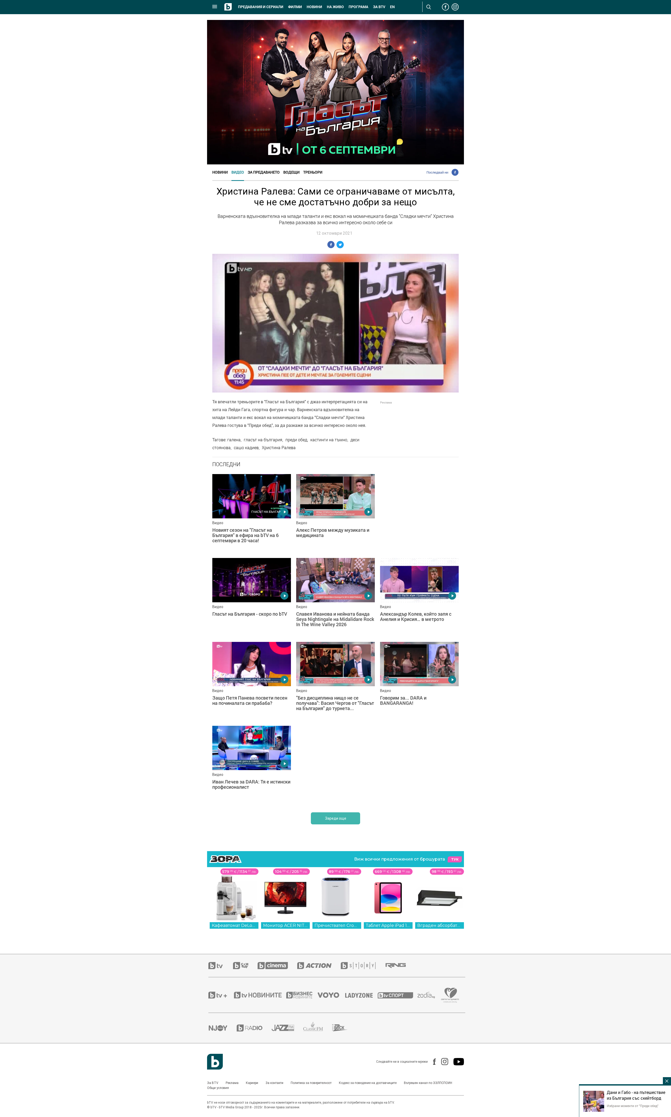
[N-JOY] (222, 1028)
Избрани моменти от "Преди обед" (632, 1106)
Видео (237, 172)
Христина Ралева (279, 447)
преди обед (296, 440)
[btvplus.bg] (220, 995)
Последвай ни (437, 172)
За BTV (212, 1083)
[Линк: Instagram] (442, 1061)
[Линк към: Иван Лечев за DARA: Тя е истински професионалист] (251, 765)
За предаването (264, 172)
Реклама (232, 1083)
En (392, 7)
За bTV (379, 7)
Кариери (252, 1083)
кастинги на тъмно (328, 440)
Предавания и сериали (260, 7)
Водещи (291, 172)
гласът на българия (263, 440)
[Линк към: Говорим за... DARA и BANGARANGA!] (419, 681)
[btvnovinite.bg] (259, 995)
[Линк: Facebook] (432, 1062)
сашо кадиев (246, 447)
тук (454, 859)
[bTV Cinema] (277, 965)
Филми (295, 7)
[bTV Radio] (254, 1028)
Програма (358, 7)
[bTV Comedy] (245, 965)
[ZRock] (344, 1028)
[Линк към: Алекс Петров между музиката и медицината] (335, 513)
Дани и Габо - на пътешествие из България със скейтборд (636, 1095)
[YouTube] (456, 1061)
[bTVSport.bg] (398, 995)
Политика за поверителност (311, 1083)
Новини (314, 7)
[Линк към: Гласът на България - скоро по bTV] (251, 597)
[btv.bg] (220, 965)
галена (234, 440)
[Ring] (400, 965)
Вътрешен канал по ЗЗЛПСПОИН (428, 1083)
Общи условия (218, 1088)
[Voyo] (331, 995)
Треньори (312, 172)
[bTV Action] (319, 965)
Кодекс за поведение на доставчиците (368, 1083)
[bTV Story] (363, 965)
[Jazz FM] (287, 1028)
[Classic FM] (317, 1028)
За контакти (274, 1083)
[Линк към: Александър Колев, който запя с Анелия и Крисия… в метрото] (419, 597)
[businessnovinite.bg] (302, 995)
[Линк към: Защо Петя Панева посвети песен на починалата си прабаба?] (251, 681)
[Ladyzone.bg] (361, 995)
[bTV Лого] (215, 1062)
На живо (335, 7)
